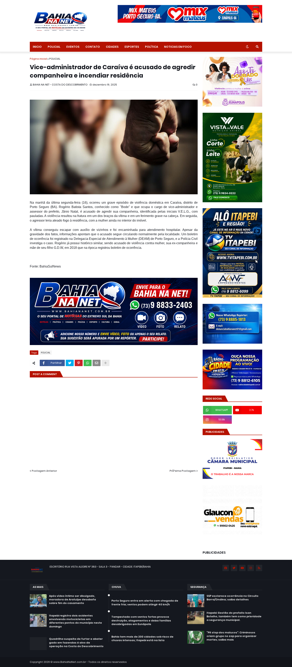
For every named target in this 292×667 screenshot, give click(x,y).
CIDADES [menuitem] (112, 47)
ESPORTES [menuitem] (132, 47)
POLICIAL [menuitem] (54, 47)
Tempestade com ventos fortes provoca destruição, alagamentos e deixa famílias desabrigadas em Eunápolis (141, 620)
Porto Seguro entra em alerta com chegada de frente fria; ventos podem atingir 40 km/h (144, 602)
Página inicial (38, 59)
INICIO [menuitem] (37, 47)
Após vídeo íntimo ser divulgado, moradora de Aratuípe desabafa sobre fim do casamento (72, 599)
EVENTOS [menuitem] (72, 47)
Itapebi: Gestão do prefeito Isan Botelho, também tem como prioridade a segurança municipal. (234, 616)
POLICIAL (54, 59)
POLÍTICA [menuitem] (151, 47)
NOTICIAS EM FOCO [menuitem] (178, 47)
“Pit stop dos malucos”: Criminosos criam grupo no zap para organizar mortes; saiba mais (231, 636)
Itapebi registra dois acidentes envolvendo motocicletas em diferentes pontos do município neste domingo (75, 621)
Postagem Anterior (44, 471)
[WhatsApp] (88, 363)
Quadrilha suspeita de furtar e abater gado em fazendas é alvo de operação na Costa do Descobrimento (76, 642)
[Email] (97, 363)
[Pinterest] (79, 363)
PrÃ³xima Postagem (183, 471)
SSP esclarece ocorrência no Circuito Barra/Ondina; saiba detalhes (232, 597)
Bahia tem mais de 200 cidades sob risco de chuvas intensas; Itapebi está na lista (142, 638)
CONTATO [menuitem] (92, 47)
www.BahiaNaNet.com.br (69, 662)
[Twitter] (70, 363)
